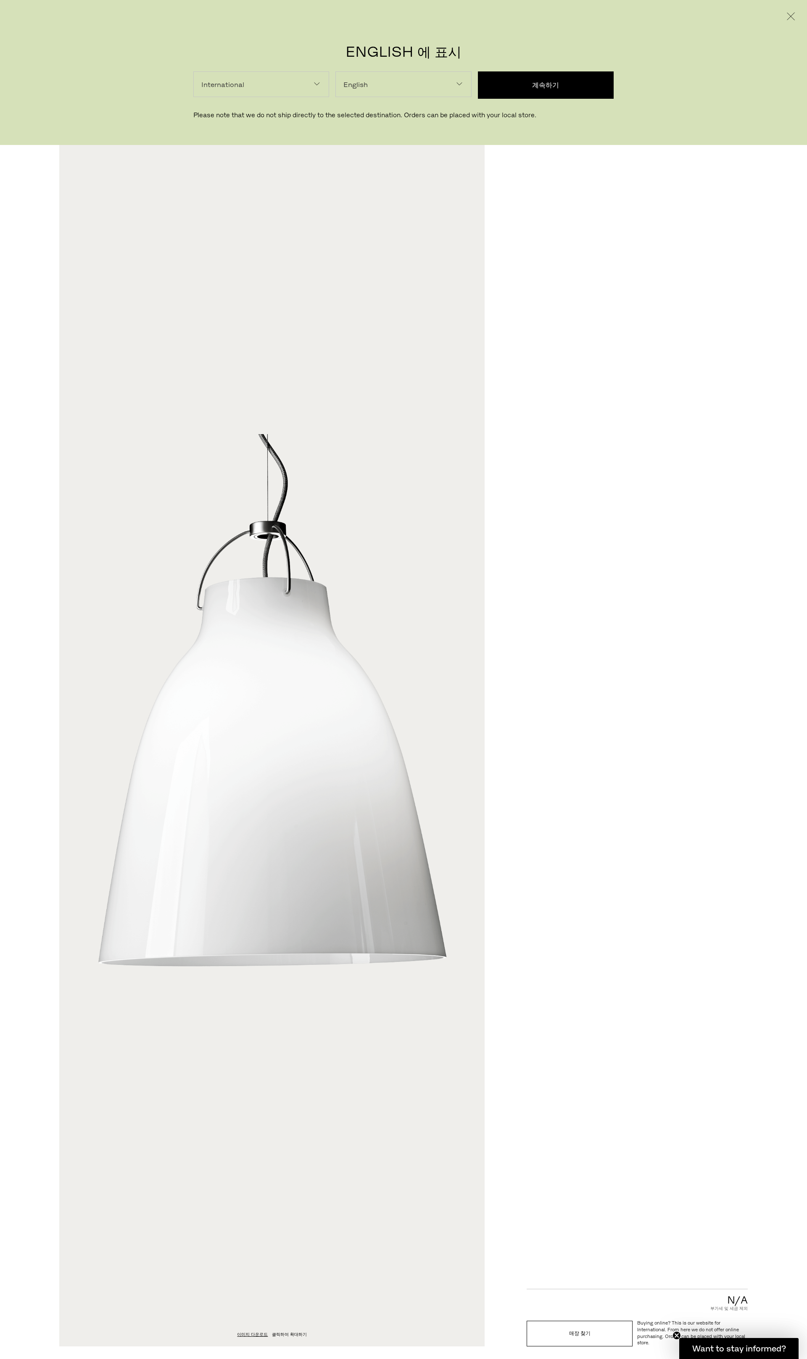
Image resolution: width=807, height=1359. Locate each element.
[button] (739, 1348)
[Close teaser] (676, 1335)
